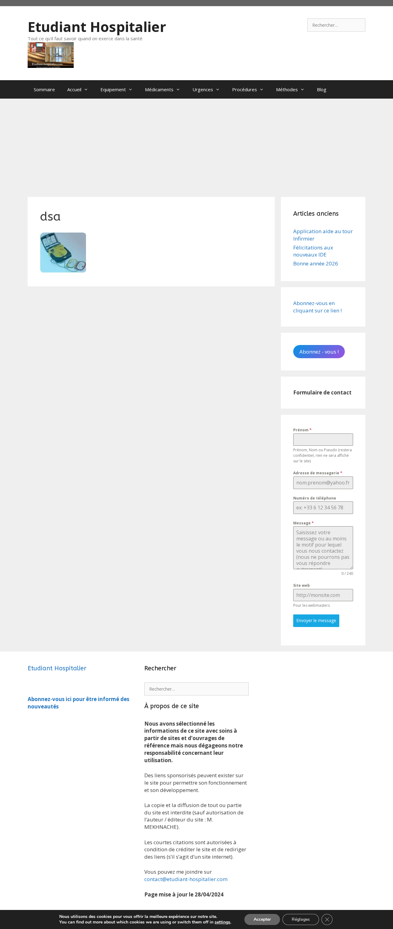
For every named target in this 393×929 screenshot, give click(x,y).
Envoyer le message (316, 620)
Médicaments (159, 89)
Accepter (262, 919)
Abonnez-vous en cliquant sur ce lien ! (317, 307)
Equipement (113, 89)
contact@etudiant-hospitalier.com (186, 879)
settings (222, 922)
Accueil (74, 89)
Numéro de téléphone (314, 498)
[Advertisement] (196, 145)
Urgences (203, 89)
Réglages (301, 919)
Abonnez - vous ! (319, 351)
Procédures (244, 89)
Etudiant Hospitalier (97, 26)
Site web (301, 585)
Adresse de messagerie (317, 473)
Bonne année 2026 (315, 263)
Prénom (302, 430)
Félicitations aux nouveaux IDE (313, 251)
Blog (321, 89)
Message (303, 523)
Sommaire (44, 89)
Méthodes (287, 89)
